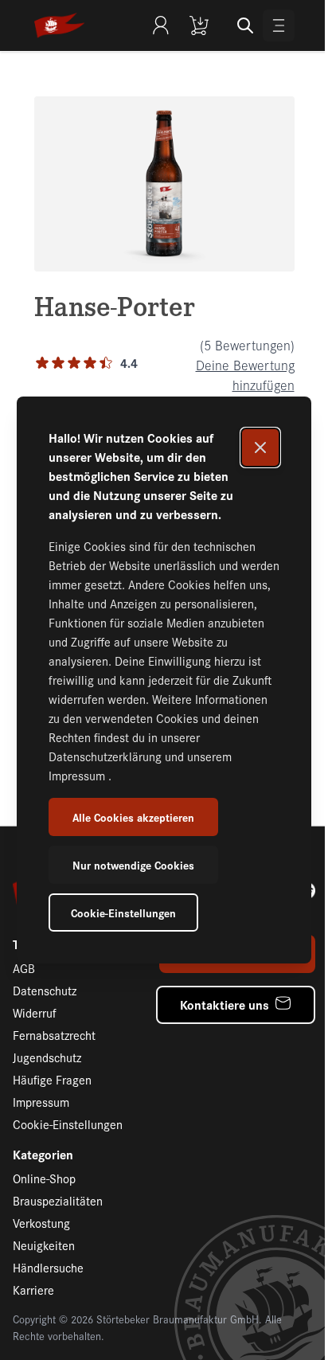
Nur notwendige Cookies (133, 865)
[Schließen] (260, 447)
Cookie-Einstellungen (123, 912)
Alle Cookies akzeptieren (133, 817)
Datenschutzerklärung (107, 756)
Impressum (78, 775)
